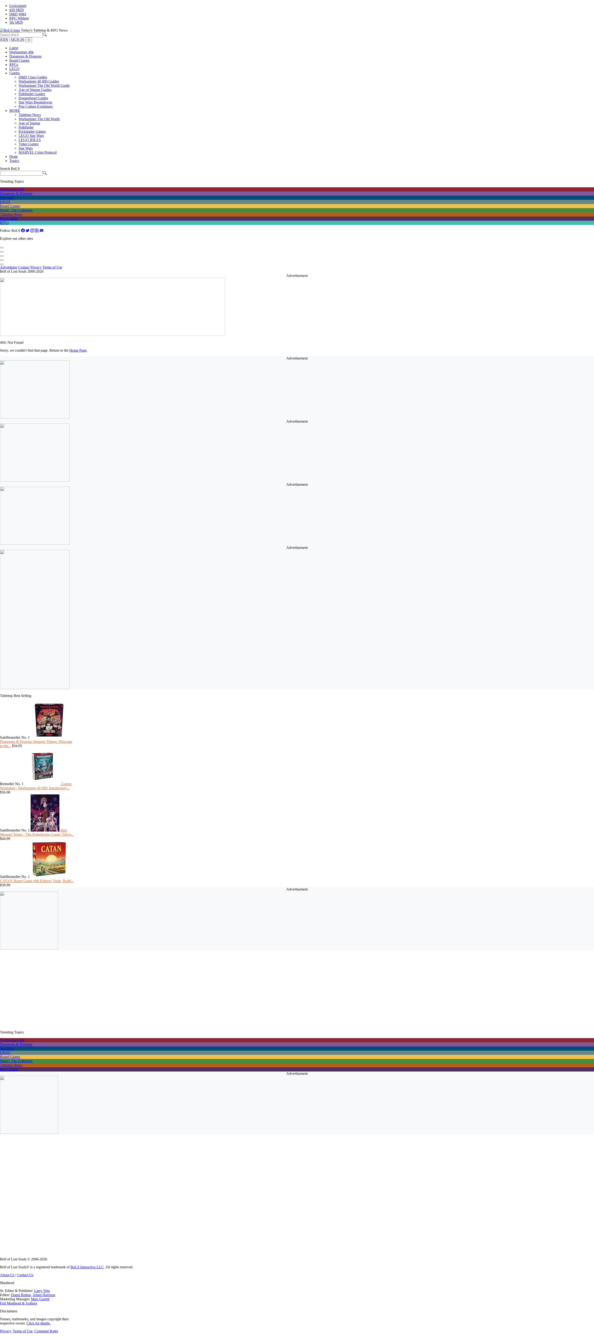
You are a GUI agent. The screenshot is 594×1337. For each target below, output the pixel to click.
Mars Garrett (40, 1299)
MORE (14, 111)
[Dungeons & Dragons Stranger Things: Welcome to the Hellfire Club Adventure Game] (49, 737)
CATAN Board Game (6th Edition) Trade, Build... (37, 881)
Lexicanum (17, 6)
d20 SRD (16, 10)
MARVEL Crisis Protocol (38, 152)
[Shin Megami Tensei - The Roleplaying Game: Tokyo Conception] (45, 830)
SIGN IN (17, 40)
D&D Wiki (17, 14)
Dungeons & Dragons (25, 56)
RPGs (13, 65)
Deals (13, 157)
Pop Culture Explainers (36, 106)
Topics (14, 161)
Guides (14, 73)
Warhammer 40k (21, 52)
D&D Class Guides (33, 77)
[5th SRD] (2, 263)
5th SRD (15, 22)
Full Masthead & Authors (18, 1303)
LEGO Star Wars (31, 136)
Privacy (36, 267)
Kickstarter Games (32, 131)
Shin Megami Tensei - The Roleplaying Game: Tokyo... (37, 832)
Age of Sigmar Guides (35, 90)
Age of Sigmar (29, 123)
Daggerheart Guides (33, 98)
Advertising (8, 267)
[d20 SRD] (2, 251)
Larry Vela (42, 1291)
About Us (7, 1275)
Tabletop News (30, 115)
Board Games (19, 60)
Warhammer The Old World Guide (44, 85)
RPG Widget (18, 18)
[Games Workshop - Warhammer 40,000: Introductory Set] (42, 784)
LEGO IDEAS (30, 140)
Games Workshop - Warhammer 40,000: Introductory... (35, 786)
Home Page (78, 350)
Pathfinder (26, 127)
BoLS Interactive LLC (87, 1267)
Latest (13, 48)
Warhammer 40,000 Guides (39, 81)
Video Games (29, 144)
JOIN (4, 40)
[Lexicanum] (2, 246)
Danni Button (21, 1295)
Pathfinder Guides (32, 94)
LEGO (14, 69)
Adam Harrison (43, 1295)
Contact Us (25, 1275)
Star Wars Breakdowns (35, 102)
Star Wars (26, 148)
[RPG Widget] (2, 259)
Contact (23, 267)
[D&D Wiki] (2, 255)
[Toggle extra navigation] (28, 39)
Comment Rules (46, 1331)
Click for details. (38, 1323)
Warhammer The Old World (39, 119)
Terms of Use (52, 267)
